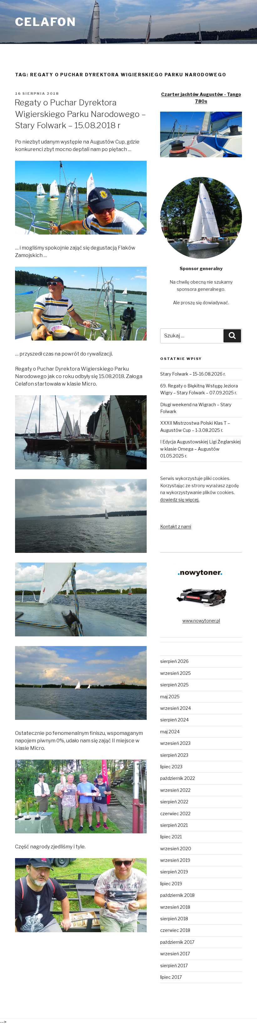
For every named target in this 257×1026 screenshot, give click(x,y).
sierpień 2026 (174, 661)
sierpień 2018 (174, 918)
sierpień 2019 (174, 871)
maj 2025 (170, 696)
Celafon (45, 22)
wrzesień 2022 (175, 790)
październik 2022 (177, 778)
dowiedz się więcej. (179, 499)
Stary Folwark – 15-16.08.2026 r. (193, 374)
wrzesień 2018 (175, 907)
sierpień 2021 (174, 825)
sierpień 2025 (174, 684)
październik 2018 (177, 895)
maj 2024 (170, 731)
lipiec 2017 (171, 977)
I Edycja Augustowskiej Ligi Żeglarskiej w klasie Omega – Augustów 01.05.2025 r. (200, 448)
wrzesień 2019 (175, 860)
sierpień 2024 (174, 719)
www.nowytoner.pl (201, 620)
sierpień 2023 (174, 755)
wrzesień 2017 (175, 953)
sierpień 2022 (174, 801)
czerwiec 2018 (175, 930)
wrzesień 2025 (175, 673)
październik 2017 (177, 942)
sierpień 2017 (174, 965)
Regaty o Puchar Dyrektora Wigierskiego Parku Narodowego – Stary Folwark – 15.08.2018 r (80, 114)
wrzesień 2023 (175, 743)
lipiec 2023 (171, 766)
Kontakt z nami (175, 526)
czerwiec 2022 (175, 813)
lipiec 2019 (171, 883)
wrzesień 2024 (175, 708)
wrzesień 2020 (175, 848)
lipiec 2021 (171, 836)
